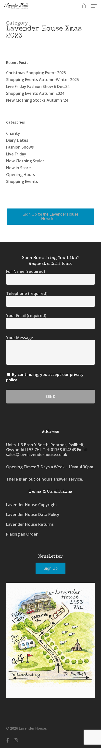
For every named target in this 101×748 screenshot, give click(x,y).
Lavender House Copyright (31, 504)
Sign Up (50, 568)
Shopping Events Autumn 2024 (35, 93)
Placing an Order (22, 534)
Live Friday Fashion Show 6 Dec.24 (38, 86)
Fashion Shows (20, 147)
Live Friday (16, 154)
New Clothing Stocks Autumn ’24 (37, 100)
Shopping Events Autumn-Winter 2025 (42, 79)
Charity (13, 133)
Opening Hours (20, 174)
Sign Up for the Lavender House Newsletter (50, 216)
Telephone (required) (27, 293)
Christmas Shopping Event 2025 (36, 72)
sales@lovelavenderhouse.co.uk (36, 454)
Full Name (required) (25, 271)
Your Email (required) (26, 315)
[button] (94, 5)
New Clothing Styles (25, 160)
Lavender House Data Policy (32, 514)
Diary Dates (17, 140)
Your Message (19, 337)
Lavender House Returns (30, 524)
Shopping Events (22, 181)
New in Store (18, 167)
